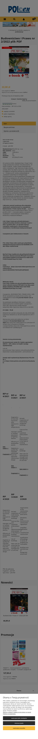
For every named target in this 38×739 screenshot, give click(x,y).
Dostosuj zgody (19, 723)
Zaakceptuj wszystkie (19, 728)
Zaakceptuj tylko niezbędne (19, 718)
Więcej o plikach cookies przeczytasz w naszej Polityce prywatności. (17, 713)
